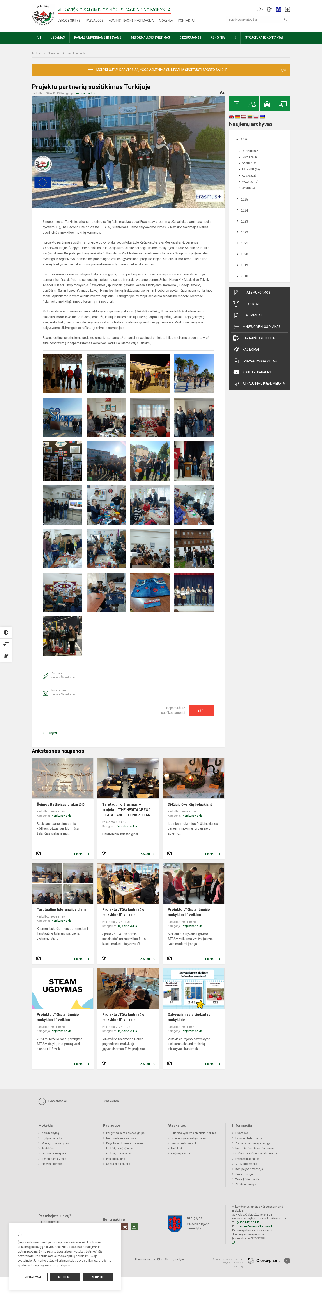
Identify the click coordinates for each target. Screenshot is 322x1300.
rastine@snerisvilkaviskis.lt (256, 1226)
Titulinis (37, 53)
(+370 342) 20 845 (248, 1222)
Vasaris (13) (250, 181)
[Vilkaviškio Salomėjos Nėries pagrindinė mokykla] (43, 15)
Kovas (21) (249, 175)
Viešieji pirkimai (181, 1153)
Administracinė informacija (131, 20)
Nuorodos (241, 1133)
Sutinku (97, 1277)
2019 (244, 265)
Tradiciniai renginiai (54, 1153)
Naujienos (54, 53)
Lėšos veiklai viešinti (184, 1143)
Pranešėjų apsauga (247, 1158)
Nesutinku (65, 1277)
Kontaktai (186, 20)
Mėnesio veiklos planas (262, 326)
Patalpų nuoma (115, 1158)
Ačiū (201, 711)
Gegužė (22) (249, 163)
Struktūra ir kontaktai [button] (264, 37)
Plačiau (79, 854)
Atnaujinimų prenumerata (264, 383)
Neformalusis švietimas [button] (150, 37)
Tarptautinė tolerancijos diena (62, 909)
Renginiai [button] (218, 37)
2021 (244, 243)
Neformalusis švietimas (121, 1138)
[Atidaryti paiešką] (285, 19)
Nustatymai (33, 1277)
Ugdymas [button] (57, 37)
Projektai (251, 304)
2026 (244, 139)
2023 (244, 221)
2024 (244, 210)
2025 (244, 199)
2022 (244, 232)
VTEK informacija (246, 1163)
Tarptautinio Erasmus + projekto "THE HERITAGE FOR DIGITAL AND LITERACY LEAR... (127, 809)
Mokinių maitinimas (118, 1153)
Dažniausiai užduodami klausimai (256, 1153)
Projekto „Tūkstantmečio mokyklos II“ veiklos (123, 912)
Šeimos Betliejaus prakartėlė (61, 804)
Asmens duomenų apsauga (253, 1143)
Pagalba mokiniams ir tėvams (124, 1143)
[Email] (134, 1226)
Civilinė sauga (244, 1174)
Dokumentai (252, 315)
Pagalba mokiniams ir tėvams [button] (98, 37)
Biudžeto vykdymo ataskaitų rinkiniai (194, 1133)
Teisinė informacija (247, 1179)
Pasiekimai (251, 349)
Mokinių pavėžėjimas (119, 1148)
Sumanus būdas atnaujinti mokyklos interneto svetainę (228, 1263)
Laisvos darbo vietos (260, 361)
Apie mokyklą (50, 1133)
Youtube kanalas (257, 372)
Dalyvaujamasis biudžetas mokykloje (189, 1017)
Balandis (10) (251, 169)
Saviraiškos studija (259, 338)
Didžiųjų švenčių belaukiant (190, 804)
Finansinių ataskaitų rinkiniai (188, 1138)
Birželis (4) (249, 157)
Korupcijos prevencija (249, 1169)
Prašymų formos (256, 292)
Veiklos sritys (69, 20)
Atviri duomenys (245, 1184)
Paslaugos (95, 20)
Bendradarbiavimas (54, 1158)
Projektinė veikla (77, 53)
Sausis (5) (248, 187)
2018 (244, 276)
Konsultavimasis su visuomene (254, 1148)
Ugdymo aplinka (52, 1138)
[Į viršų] (287, 1261)
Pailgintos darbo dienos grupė (125, 1133)
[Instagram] (124, 1226)
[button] (260, 9)
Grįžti (53, 733)
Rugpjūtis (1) (251, 151)
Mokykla (166, 20)
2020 (244, 254)
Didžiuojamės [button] (190, 37)
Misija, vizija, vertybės (55, 1143)
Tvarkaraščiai (57, 1101)
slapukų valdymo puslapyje (51, 1265)
